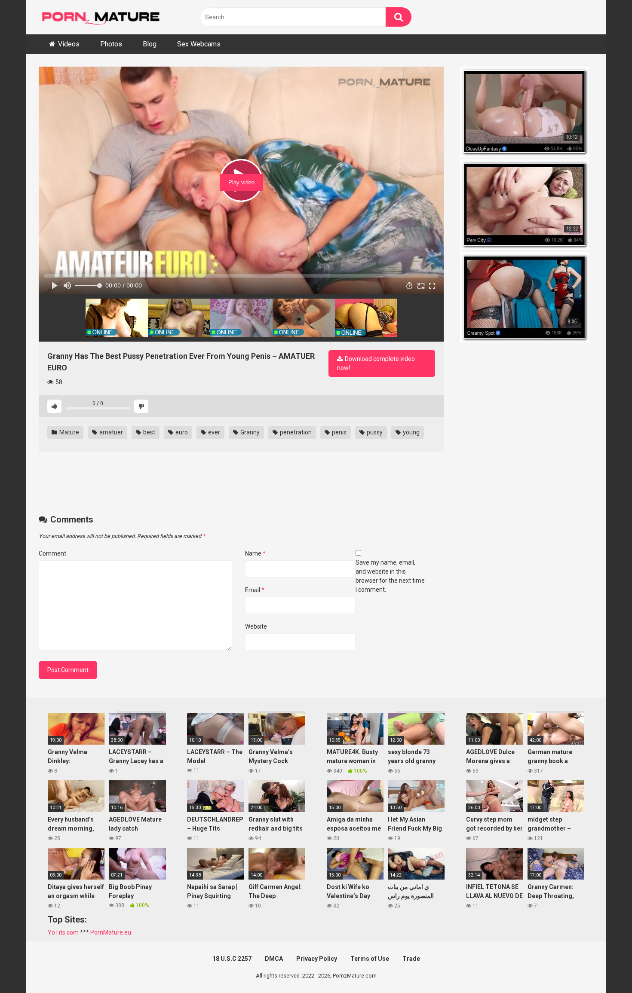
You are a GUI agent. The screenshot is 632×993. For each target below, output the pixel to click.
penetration (295, 432)
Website (256, 626)
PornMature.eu (110, 932)
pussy (374, 432)
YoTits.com (63, 932)
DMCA (274, 958)
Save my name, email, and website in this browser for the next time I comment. (390, 576)
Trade (411, 958)
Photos (111, 44)
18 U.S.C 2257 (232, 958)
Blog (149, 44)
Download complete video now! (376, 363)
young (411, 432)
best (148, 432)
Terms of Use (369, 958)
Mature (68, 432)
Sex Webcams (199, 44)
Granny (249, 432)
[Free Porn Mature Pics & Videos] (103, 17)
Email (254, 590)
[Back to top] (603, 967)
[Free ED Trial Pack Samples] (526, 113)
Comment (52, 553)
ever (213, 432)
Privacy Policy (316, 958)
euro (181, 432)
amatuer (110, 432)
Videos (69, 44)
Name (255, 553)
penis (339, 432)
